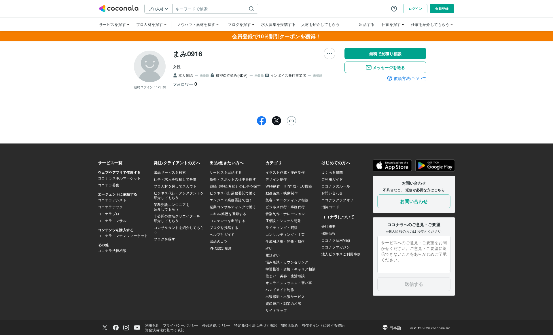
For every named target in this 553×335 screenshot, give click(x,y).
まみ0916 (187, 53)
